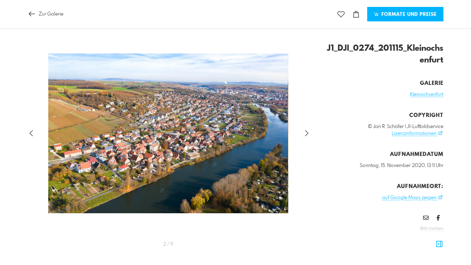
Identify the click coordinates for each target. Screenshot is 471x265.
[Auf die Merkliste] (341, 14)
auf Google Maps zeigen (410, 197)
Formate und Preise (408, 14)
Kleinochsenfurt (426, 94)
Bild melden (431, 229)
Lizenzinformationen (415, 133)
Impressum (404, 238)
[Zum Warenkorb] (356, 14)
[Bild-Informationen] (439, 244)
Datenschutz (431, 238)
